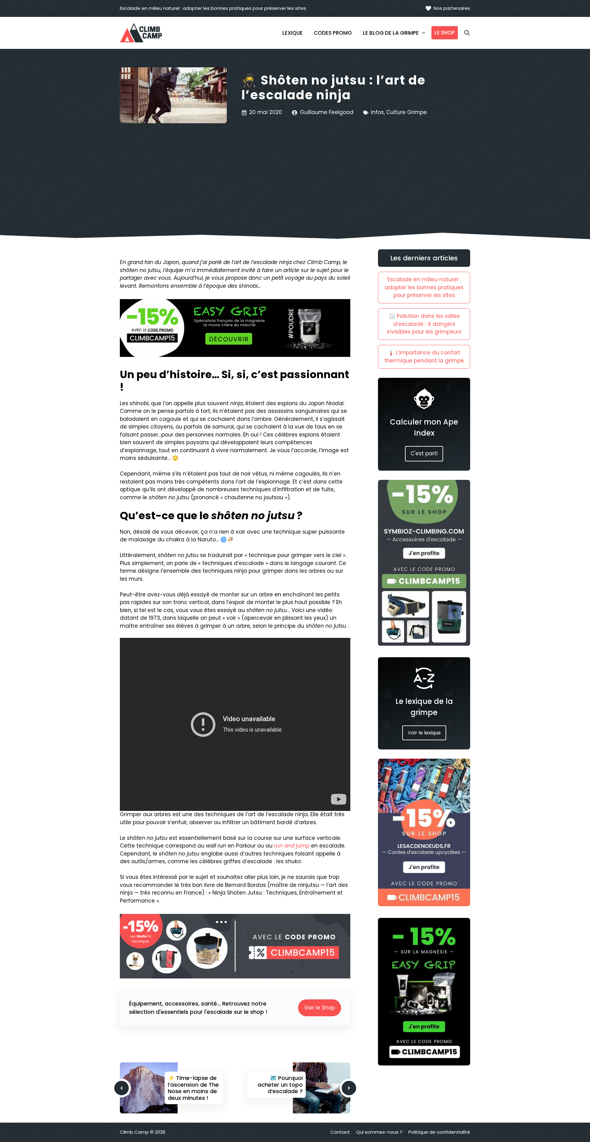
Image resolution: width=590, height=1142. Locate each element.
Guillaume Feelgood (326, 112)
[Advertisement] (295, 169)
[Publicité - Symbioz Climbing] (424, 644)
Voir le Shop (319, 1007)
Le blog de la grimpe (391, 33)
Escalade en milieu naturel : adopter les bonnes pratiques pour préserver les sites (213, 8)
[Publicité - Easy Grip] (424, 1063)
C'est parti (424, 453)
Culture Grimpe (406, 112)
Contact (340, 1132)
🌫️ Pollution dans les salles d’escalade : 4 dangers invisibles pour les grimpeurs (424, 323)
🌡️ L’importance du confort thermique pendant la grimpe (424, 356)
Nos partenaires (452, 8)
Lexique (292, 33)
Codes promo (333, 33)
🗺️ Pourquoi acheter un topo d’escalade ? (280, 1084)
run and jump (291, 845)
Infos (377, 112)
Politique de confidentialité (439, 1132)
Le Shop (445, 32)
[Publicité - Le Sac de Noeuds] (424, 904)
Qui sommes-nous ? (379, 1132)
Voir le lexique (424, 732)
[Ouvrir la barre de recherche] (464, 33)
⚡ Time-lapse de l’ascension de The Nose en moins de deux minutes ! (193, 1088)
